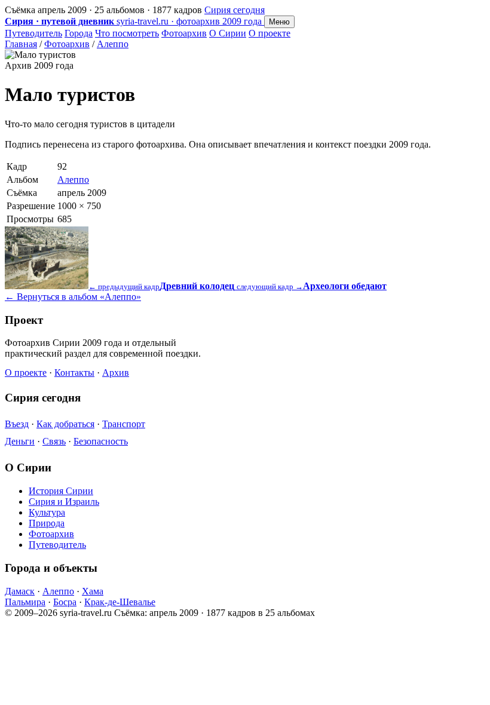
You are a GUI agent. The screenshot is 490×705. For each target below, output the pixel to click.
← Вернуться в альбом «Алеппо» (73, 297)
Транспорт (123, 424)
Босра (64, 602)
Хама (92, 591)
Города (79, 33)
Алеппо (112, 44)
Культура (47, 512)
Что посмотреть (127, 33)
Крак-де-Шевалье (119, 602)
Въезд (17, 424)
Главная (21, 44)
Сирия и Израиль (64, 501)
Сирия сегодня (234, 10)
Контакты (74, 372)
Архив (115, 372)
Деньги (20, 441)
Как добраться (65, 424)
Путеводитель (33, 33)
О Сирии (227, 33)
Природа (47, 523)
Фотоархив (184, 33)
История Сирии (61, 491)
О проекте (269, 33)
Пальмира (25, 602)
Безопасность (101, 441)
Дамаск (20, 591)
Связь (54, 441)
